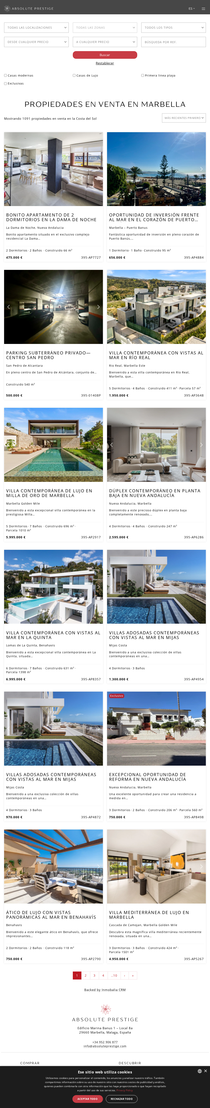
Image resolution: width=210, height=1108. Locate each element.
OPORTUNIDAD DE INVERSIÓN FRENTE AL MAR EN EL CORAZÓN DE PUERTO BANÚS (154, 219)
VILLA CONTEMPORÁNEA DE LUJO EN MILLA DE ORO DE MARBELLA (49, 493)
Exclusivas (16, 83)
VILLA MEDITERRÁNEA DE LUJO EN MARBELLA (149, 915)
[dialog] (105, 1087)
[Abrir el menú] (203, 8)
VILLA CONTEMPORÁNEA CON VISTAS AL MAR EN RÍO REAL (156, 355)
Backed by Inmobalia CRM (105, 990)
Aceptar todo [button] (88, 1099)
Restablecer (105, 63)
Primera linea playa (160, 75)
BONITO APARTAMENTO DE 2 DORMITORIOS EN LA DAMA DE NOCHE (51, 217)
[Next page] (98, 169)
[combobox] (36, 28)
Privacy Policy (124, 1090)
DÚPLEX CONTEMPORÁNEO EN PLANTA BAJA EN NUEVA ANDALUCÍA (155, 493)
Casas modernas (20, 75)
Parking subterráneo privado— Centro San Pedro (48, 355)
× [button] (205, 1071)
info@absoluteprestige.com (105, 1046)
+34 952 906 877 (105, 1042)
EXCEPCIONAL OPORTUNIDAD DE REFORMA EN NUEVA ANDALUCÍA (147, 777)
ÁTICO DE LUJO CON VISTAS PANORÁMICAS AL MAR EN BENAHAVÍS (51, 915)
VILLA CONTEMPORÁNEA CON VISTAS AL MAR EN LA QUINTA (53, 635)
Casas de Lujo (87, 75)
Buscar (105, 55)
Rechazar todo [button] (122, 1099)
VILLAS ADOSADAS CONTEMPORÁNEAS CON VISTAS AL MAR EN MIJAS (154, 635)
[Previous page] (9, 169)
